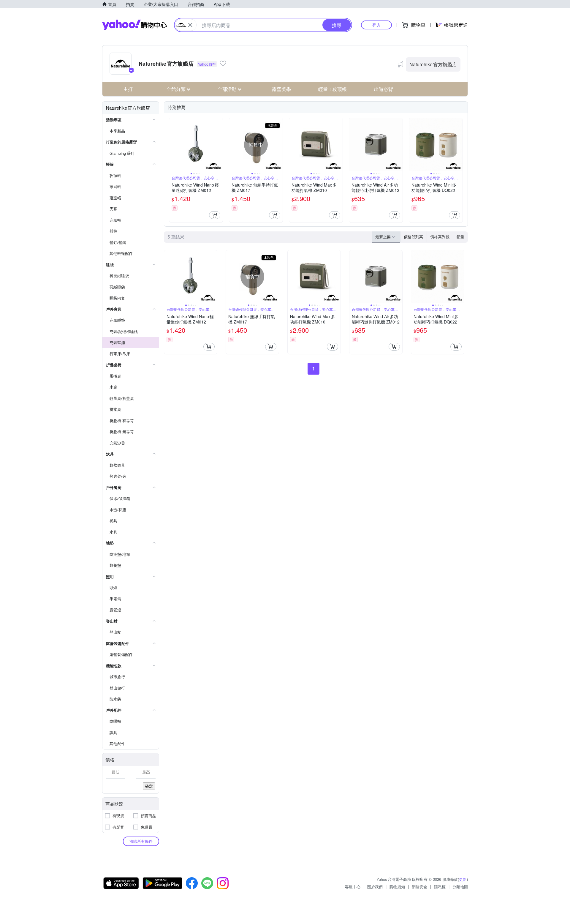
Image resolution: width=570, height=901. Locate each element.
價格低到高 (413, 236)
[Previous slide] (173, 144)
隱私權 (440, 886)
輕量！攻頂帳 (332, 89)
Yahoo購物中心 (134, 25)
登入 (376, 25)
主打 (128, 89)
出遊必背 (383, 89)
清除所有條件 (141, 841)
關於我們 (375, 886)
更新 (463, 879)
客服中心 (352, 886)
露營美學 (281, 89)
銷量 (460, 236)
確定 (149, 786)
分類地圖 (460, 886)
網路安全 (419, 886)
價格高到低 (439, 236)
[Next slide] (219, 144)
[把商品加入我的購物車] (214, 215)
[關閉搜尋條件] (190, 25)
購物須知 (397, 886)
